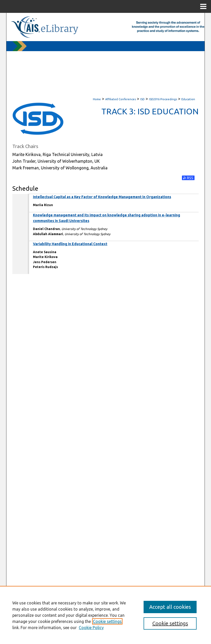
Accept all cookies (170, 607)
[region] (105, 615)
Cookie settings (107, 621)
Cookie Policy (91, 627)
